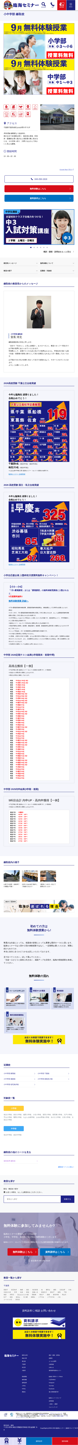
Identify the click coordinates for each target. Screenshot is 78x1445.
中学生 (24, 1389)
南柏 (11, 1297)
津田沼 (12, 1294)
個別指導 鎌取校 (9, 1161)
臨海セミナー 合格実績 (17, 474)
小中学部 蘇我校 (9, 1073)
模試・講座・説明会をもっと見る (57, 252)
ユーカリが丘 (8, 1299)
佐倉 (21, 1292)
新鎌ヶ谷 (35, 1292)
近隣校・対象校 (46, 271)
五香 (15, 1292)
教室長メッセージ (10, 263)
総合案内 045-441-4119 (40, 1261)
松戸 (5, 1297)
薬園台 (33, 1297)
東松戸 (41, 1294)
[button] (30, 247)
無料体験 (24, 1379)
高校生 (24, 1392)
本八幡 (25, 1297)
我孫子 (6, 1289)
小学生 (24, 1385)
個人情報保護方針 (54, 1392)
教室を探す (25, 1355)
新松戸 (52, 1292)
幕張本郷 (56, 1294)
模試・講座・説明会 (54, 1355)
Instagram (51, 1382)
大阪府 (24, 1370)
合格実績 (51, 1364)
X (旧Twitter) (52, 1379)
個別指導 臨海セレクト (55, 1370)
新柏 (27, 1292)
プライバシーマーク (56, 1413)
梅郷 (21, 1289)
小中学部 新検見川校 (45, 1079)
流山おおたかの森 (23, 1294)
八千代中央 (51, 1297)
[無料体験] (39, 1334)
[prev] (6, 229)
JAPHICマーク (43, 1414)
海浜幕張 (35, 1289)
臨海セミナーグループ (55, 1398)
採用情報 (51, 1401)
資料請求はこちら (38, 198)
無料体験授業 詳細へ (19, 601)
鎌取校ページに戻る (65, 1167)
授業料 (51, 1358)
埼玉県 (24, 1367)
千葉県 (24, 1364)
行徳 (70, 1289)
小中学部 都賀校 (9, 1079)
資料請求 (24, 1382)
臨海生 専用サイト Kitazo (56, 1376)
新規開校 (24, 1376)
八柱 (59, 1297)
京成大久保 (7, 1292)
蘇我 (59, 1292)
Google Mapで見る (66, 169)
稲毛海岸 (14, 1289)
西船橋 (34, 1294)
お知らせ (51, 1367)
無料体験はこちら (38, 189)
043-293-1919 (41, 179)
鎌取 (55, 1289)
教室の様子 (8, 271)
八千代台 (41, 1297)
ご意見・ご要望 (53, 1404)
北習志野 (63, 1289)
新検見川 (44, 1292)
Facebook (51, 1389)
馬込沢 (64, 1294)
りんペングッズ (53, 1407)
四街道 (17, 1299)
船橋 (48, 1294)
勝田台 (48, 1289)
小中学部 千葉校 (43, 1073)
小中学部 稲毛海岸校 (11, 1084)
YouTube (51, 1385)
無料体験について (46, 263)
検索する (67, 1199)
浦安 (27, 1289)
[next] (71, 229)
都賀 (5, 1294)
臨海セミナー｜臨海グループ (65, 1428)
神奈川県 (24, 1358)
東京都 (24, 1361)
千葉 (65, 1292)
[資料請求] (39, 1322)
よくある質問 (52, 1361)
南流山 (18, 1297)
